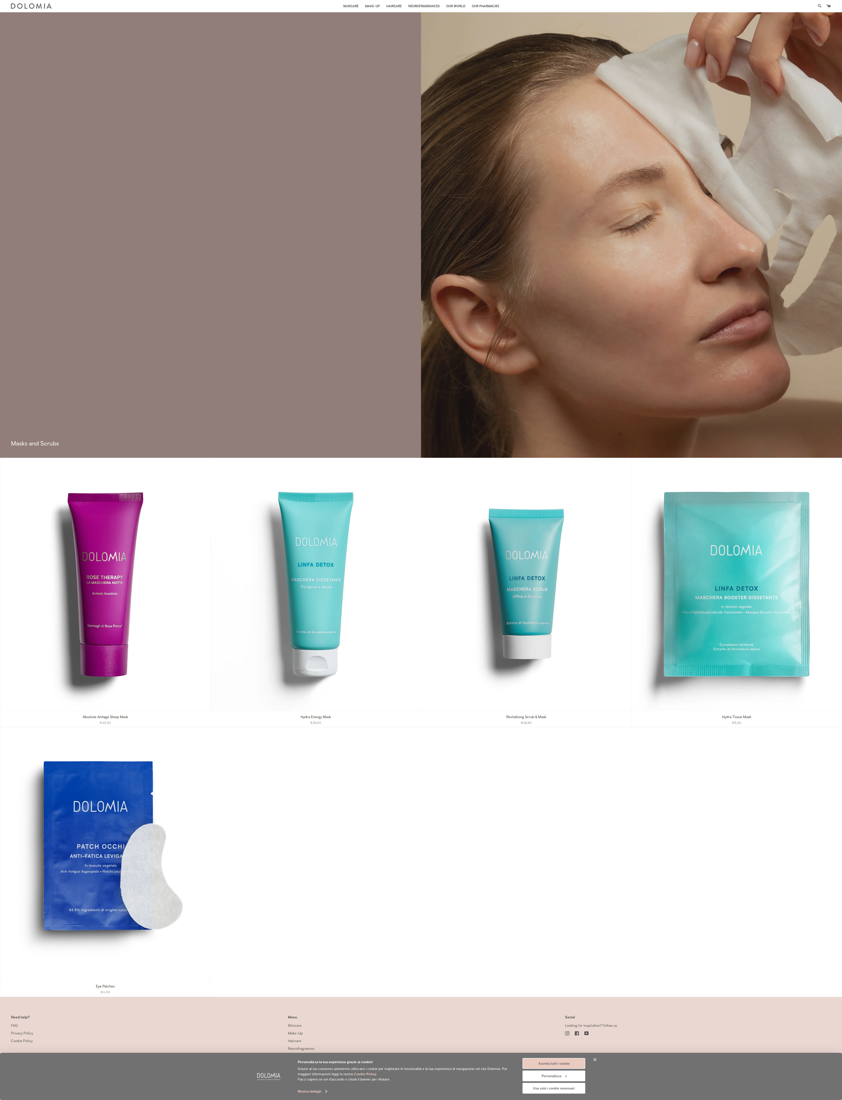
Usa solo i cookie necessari (554, 1088)
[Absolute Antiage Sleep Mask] (105, 584)
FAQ (14, 1025)
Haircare (294, 1041)
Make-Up (295, 1033)
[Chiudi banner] (594, 1059)
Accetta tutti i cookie (554, 1063)
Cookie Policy (365, 1074)
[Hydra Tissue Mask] (737, 584)
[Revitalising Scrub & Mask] (526, 584)
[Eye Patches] (105, 853)
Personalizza (551, 1076)
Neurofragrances (301, 1048)
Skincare (294, 1025)
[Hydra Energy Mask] (316, 584)
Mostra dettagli (309, 1091)
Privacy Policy (22, 1033)
